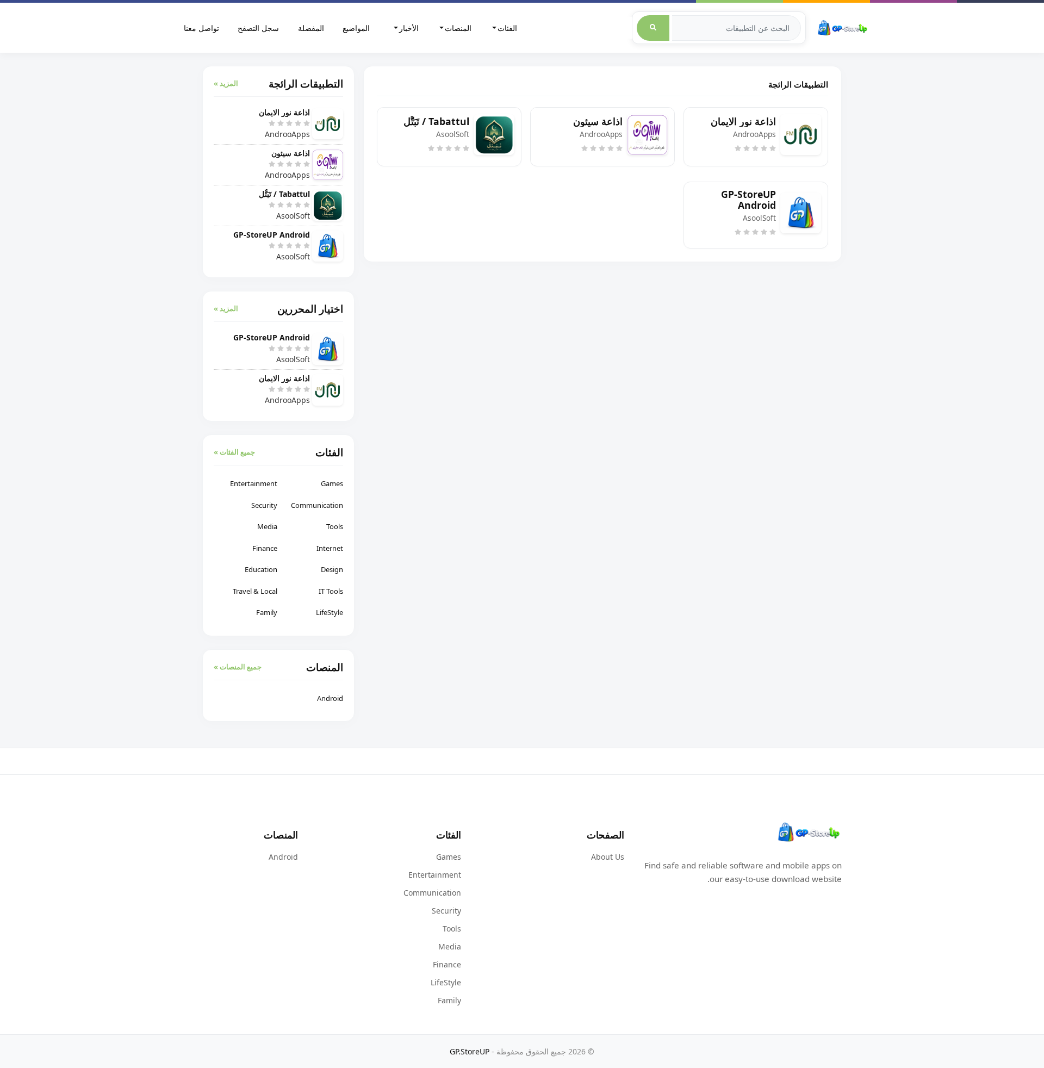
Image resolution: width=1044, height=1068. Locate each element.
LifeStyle (329, 612)
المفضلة (311, 28)
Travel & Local (255, 591)
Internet (329, 548)
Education (261, 569)
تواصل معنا (201, 28)
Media (267, 526)
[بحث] (653, 28)
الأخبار (409, 28)
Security (264, 505)
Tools (334, 526)
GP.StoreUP (469, 1051)
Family (266, 612)
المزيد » (226, 83)
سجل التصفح (258, 28)
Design (332, 569)
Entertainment (253, 483)
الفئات (507, 28)
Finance (264, 548)
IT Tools (331, 591)
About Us (607, 857)
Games (332, 483)
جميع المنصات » (238, 667)
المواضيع (356, 28)
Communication (317, 505)
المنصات (458, 28)
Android (330, 698)
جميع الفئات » (234, 452)
